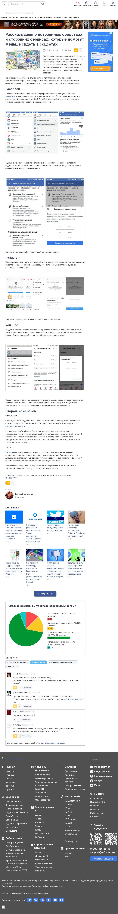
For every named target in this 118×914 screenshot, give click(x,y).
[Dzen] (48, 900)
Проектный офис (75, 848)
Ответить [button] (27, 688)
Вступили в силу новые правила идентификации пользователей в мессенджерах (75, 568)
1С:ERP (68, 804)
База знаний (13, 797)
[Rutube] (61, 900)
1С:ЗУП (68, 823)
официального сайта (15, 426)
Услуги (38, 826)
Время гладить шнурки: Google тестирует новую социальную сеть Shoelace (13, 568)
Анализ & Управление (42, 768)
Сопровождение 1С (45, 809)
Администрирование (16, 823)
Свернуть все (12, 666)
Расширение (11, 452)
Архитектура (41, 796)
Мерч (97, 785)
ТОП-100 (10, 786)
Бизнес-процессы (44, 778)
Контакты (95, 816)
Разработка (12, 816)
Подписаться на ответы (18, 662)
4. (13, 725)
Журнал (10, 766)
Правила (94, 805)
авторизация (59, 743)
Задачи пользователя (17, 812)
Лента (9, 778)
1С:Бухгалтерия (72, 801)
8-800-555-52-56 (100, 848)
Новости (10, 771)
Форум (98, 780)
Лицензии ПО (42, 856)
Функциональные (14, 805)
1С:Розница (70, 819)
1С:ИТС (39, 819)
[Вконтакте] (35, 900)
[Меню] (4, 3)
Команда (39, 789)
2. (13, 693)
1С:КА (68, 808)
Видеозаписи (102, 771)
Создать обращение (103, 859)
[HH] (42, 900)
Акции (38, 815)
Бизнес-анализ (42, 774)
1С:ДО (68, 826)
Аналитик (69, 775)
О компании (97, 793)
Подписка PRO (13, 801)
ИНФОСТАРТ (11, 478)
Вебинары (40, 837)
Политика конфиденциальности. (47, 886)
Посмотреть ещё (45, 594)
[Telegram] (29, 900)
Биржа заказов (103, 776)
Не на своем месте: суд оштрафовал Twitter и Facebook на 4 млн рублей (76, 530)
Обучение (70, 766)
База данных (12, 820)
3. (13, 711)
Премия (10, 789)
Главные (10, 775)
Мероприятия (102, 766)
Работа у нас (96, 813)
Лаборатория (14, 838)
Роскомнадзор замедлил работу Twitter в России (55, 528)
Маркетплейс (73, 796)
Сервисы (39, 822)
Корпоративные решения (43, 846)
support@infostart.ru (102, 852)
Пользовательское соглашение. (16, 886)
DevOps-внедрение (15, 850)
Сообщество (12, 831)
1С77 (67, 837)
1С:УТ (67, 815)
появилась (10, 96)
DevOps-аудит (13, 846)
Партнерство (42, 833)
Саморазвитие (42, 800)
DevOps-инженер (73, 785)
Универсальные (72, 830)
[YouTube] (55, 900)
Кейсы (38, 830)
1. (13, 674)
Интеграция (12, 827)
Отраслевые (41, 859)
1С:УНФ (68, 812)
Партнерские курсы (75, 789)
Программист (72, 771)
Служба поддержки (100, 827)
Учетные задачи (14, 809)
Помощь (94, 809)
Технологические (43, 867)
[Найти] (113, 759)
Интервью (11, 782)
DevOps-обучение (15, 842)
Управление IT (42, 792)
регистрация (47, 743)
